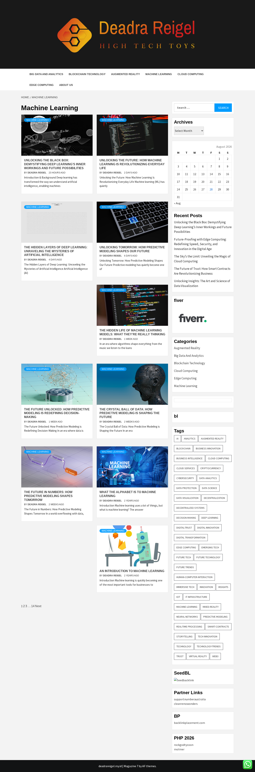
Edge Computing (41, 84)
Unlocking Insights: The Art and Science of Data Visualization (202, 283)
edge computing (186, 547)
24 (178, 189)
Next (38, 606)
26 (194, 189)
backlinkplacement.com (189, 723)
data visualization (187, 498)
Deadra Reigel (37, 172)
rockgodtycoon (183, 745)
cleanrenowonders (186, 704)
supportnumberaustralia (190, 699)
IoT (178, 597)
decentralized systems (190, 508)
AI (177, 438)
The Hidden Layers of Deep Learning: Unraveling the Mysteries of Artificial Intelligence (55, 251)
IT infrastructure (196, 597)
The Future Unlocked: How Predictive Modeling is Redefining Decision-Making (57, 413)
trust (180, 656)
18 (186, 182)
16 (227, 174)
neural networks (187, 616)
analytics (189, 438)
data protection (186, 488)
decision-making (186, 517)
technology (183, 646)
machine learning (186, 606)
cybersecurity (185, 478)
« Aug (177, 203)
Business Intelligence (189, 458)
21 (211, 182)
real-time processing (189, 626)
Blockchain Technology (87, 74)
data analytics (208, 478)
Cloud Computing (191, 74)
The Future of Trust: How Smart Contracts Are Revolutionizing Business (202, 271)
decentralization (214, 498)
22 (219, 182)
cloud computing (218, 458)
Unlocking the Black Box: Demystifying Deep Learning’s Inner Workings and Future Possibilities (54, 164)
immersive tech (185, 587)
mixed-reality (211, 606)
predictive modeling (215, 616)
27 (202, 189)
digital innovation (208, 527)
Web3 (215, 656)
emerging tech (210, 547)
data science (209, 488)
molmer (179, 749)
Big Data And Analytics (46, 74)
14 (33, 606)
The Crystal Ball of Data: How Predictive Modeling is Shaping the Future (129, 413)
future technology (208, 557)
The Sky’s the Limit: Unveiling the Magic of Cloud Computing (202, 258)
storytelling (184, 636)
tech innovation (207, 636)
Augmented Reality (125, 74)
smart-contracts (218, 626)
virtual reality (198, 656)
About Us (66, 84)
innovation (206, 587)
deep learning (209, 517)
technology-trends (209, 646)
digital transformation (190, 537)
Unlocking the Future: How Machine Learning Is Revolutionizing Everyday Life (132, 164)
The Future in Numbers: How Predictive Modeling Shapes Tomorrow (48, 495)
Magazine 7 (131, 766)
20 (202, 182)
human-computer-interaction (194, 577)
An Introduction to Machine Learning (131, 571)
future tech (183, 557)
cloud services (185, 468)
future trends (185, 567)
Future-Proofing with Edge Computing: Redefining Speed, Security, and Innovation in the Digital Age (200, 244)
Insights (223, 587)
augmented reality (212, 438)
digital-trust (184, 527)
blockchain (183, 448)
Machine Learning (158, 74)
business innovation (208, 448)
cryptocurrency (210, 468)
